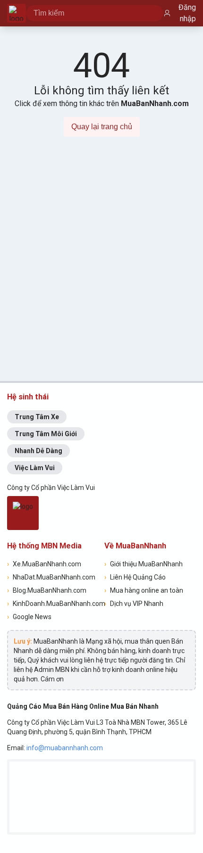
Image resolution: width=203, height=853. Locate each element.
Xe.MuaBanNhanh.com (44, 564)
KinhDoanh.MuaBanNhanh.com (53, 603)
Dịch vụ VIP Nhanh (133, 603)
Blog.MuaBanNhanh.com (46, 590)
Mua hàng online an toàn (143, 590)
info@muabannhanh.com (64, 748)
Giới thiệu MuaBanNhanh (143, 564)
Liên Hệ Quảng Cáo (135, 577)
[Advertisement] (101, 264)
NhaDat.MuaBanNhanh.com (51, 577)
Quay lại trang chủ (101, 127)
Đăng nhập (187, 13)
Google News (29, 617)
